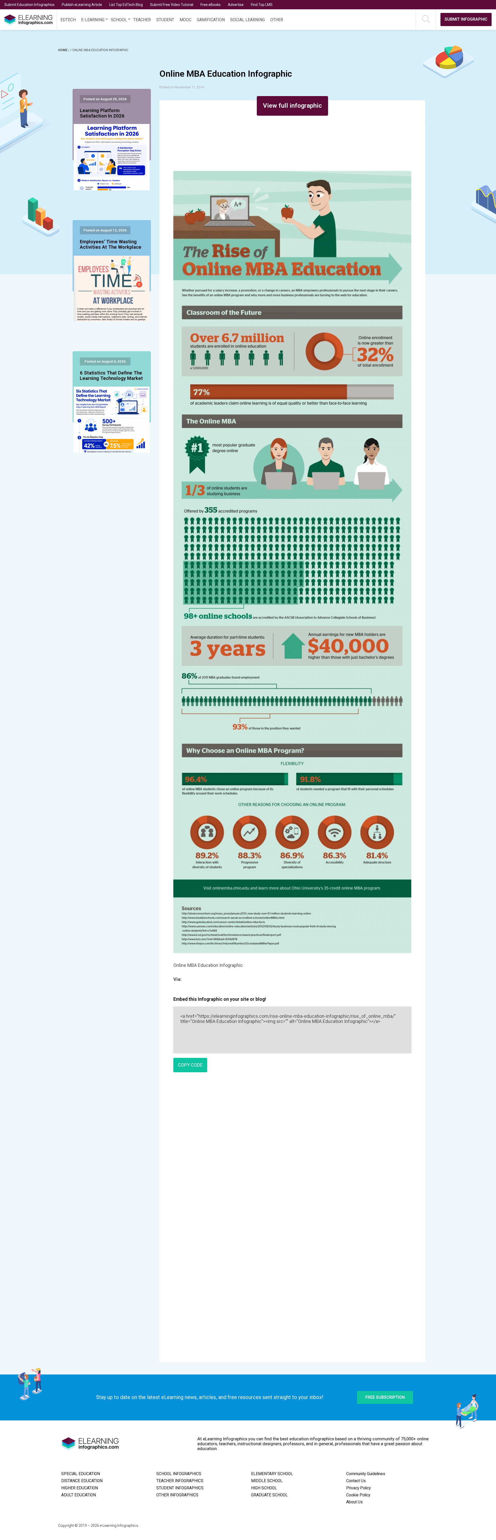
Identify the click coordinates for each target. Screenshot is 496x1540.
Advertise (236, 5)
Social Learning (247, 19)
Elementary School (272, 1474)
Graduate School (269, 1495)
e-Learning (92, 19)
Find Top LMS (262, 5)
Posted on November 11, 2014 (181, 87)
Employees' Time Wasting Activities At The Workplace (110, 244)
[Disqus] (292, 1150)
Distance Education (82, 1481)
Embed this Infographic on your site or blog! (219, 999)
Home (63, 50)
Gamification (211, 19)
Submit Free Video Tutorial (171, 5)
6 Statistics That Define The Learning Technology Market (111, 375)
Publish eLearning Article (82, 5)
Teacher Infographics (179, 1481)
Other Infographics (177, 1495)
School (119, 19)
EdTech (68, 19)
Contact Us (356, 1481)
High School (264, 1488)
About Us (354, 1502)
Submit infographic (466, 19)
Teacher (142, 19)
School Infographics (178, 1474)
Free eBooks (210, 5)
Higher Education (79, 1488)
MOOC (185, 19)
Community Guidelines (365, 1474)
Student (165, 19)
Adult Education (78, 1495)
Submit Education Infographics (29, 5)
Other (276, 19)
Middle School (267, 1481)
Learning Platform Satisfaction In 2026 (102, 113)
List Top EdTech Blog (126, 5)
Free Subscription (385, 1397)
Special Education (80, 1474)
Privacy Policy (358, 1488)
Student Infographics (180, 1488)
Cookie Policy (358, 1495)
